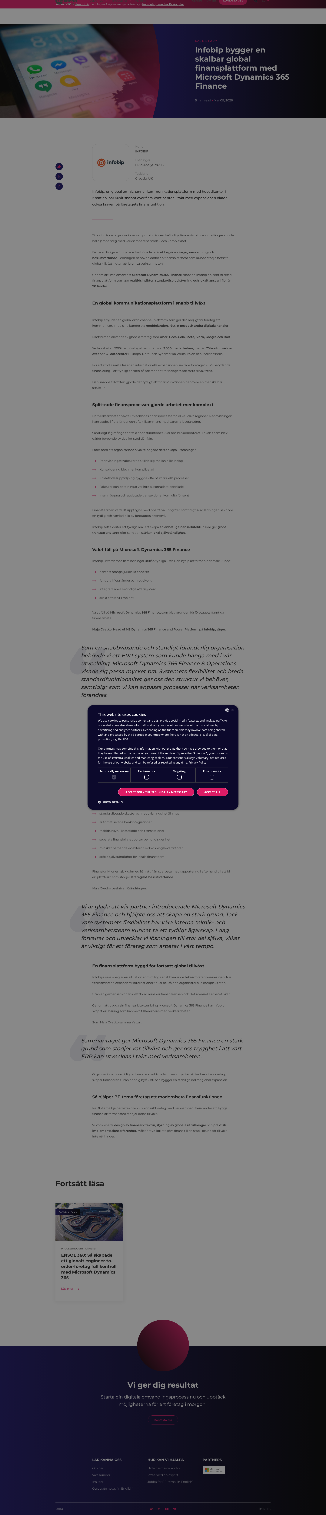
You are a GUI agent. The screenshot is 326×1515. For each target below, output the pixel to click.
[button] (110, 802)
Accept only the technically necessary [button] (156, 792)
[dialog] (163, 757)
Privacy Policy (197, 762)
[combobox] (227, 710)
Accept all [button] (212, 792)
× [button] (232, 710)
